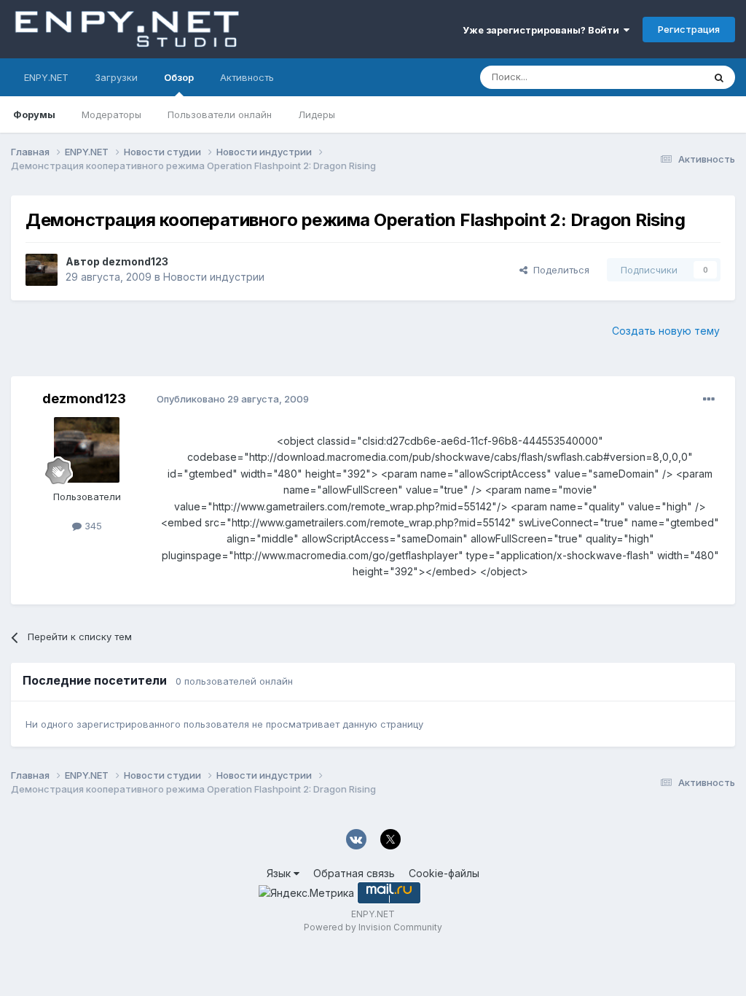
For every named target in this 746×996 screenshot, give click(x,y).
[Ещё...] (708, 399)
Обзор (179, 77)
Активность (247, 77)
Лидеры (316, 114)
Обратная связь (354, 873)
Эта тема (664, 76)
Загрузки (116, 77)
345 (92, 526)
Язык (280, 873)
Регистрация (689, 29)
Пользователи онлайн (220, 114)
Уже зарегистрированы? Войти (543, 30)
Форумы (34, 114)
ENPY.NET (46, 77)
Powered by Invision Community (373, 927)
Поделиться (558, 270)
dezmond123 (135, 261)
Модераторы (111, 114)
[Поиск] (719, 77)
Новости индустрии (213, 277)
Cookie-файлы (444, 873)
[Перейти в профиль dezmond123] (41, 270)
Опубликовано (233, 399)
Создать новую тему (666, 330)
